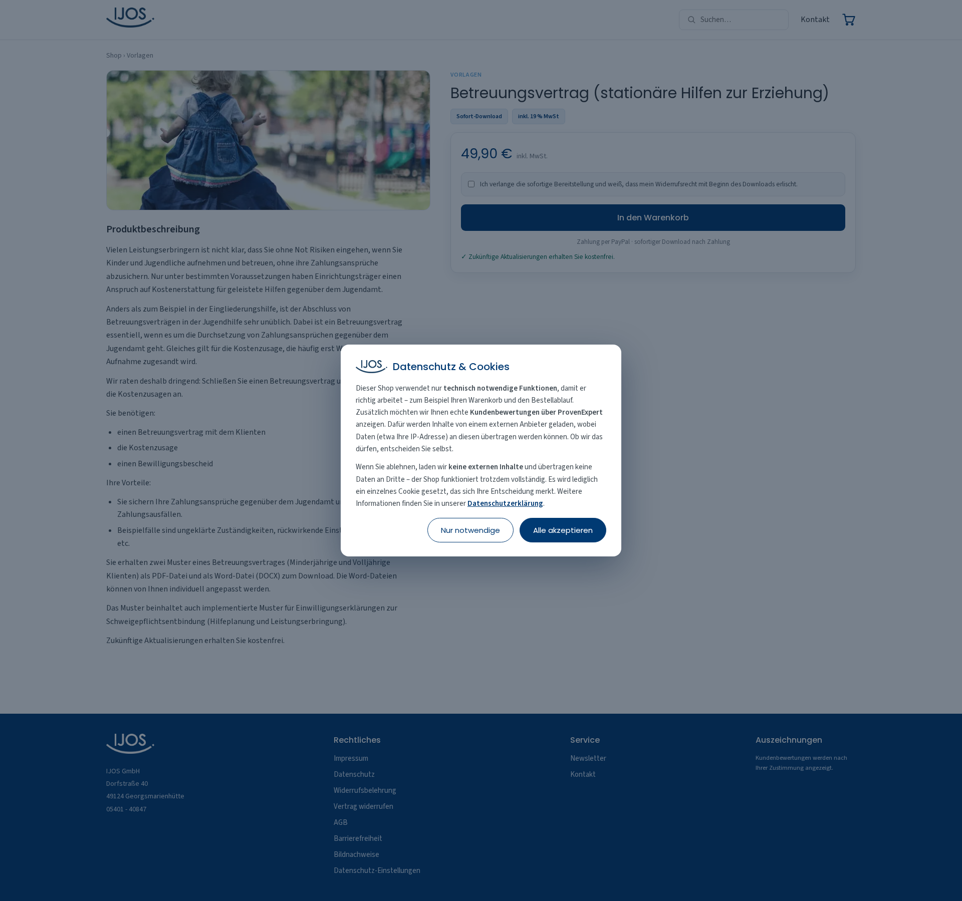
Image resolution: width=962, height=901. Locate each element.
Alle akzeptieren (563, 530)
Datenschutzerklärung (505, 503)
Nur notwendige (470, 530)
